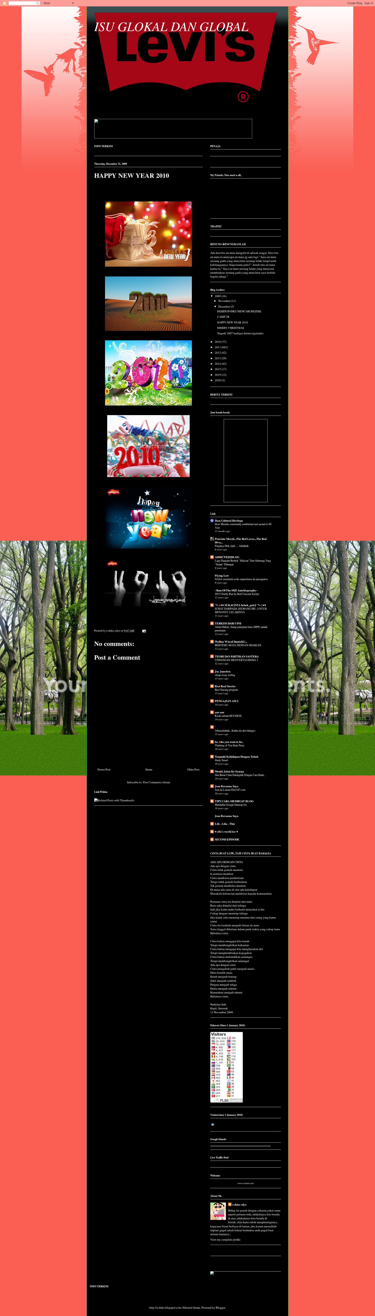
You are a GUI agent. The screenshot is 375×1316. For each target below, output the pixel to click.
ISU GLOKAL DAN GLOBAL (171, 26)
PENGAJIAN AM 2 (226, 701)
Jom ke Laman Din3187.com (230, 789)
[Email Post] (143, 630)
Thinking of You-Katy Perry (229, 745)
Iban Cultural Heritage (229, 520)
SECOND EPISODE (227, 839)
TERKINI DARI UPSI (228, 623)
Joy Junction (222, 671)
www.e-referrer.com (246, 1183)
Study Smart (221, 760)
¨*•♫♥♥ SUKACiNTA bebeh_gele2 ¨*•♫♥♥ (240, 605)
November (224, 301)
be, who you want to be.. (229, 742)
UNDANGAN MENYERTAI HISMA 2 (236, 660)
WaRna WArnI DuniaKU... (231, 641)
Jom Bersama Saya (226, 786)
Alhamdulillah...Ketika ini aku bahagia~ (235, 730)
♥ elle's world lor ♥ (226, 831)
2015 (218, 369)
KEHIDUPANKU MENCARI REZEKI (239, 311)
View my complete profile (225, 1239)
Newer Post (103, 769)
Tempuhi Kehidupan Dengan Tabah (236, 756)
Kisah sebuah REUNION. (228, 715)
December (224, 306)
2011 (218, 347)
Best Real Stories (225, 686)
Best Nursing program (226, 689)
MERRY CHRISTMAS (230, 328)
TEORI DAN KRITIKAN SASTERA (237, 656)
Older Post (193, 769)
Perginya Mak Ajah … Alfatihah (231, 545)
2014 (218, 364)
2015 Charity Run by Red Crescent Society (237, 594)
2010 (218, 342)
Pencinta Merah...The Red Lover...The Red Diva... (240, 540)
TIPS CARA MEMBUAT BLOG (234, 801)
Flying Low (222, 575)
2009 (218, 296)
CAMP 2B (223, 317)
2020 (218, 380)
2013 (218, 358)
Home (148, 769)
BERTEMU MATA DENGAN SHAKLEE (238, 645)
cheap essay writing (225, 675)
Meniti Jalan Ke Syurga (229, 771)
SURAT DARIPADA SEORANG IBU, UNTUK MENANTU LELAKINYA (241, 610)
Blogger (220, 1307)
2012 (218, 352)
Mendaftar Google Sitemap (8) (231, 804)
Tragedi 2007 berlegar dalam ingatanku (240, 333)
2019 (218, 375)
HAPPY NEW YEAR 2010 (131, 175)
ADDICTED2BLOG (227, 557)
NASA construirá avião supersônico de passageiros (241, 579)
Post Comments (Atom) (156, 782)
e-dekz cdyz (239, 1204)
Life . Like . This (225, 824)
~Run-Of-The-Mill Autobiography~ (236, 590)
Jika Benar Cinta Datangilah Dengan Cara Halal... (240, 775)
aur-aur (219, 712)
